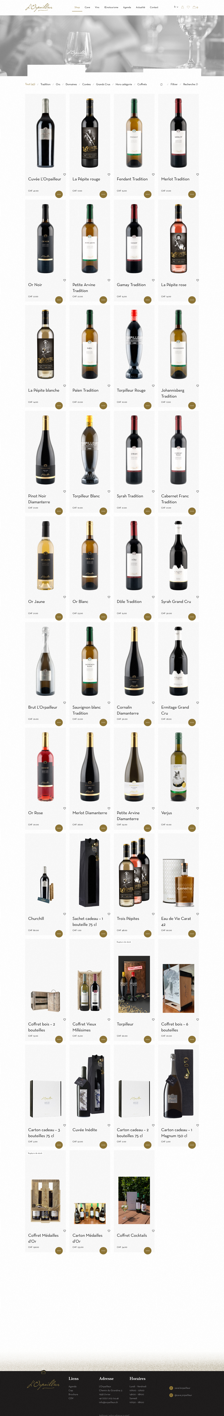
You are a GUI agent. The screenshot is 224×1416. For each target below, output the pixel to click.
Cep (71, 1390)
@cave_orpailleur (183, 1395)
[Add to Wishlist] (64, 174)
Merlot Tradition (175, 179)
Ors (58, 84)
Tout (30, 84)
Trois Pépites (128, 919)
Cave (87, 7)
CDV (71, 1398)
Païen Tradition (85, 391)
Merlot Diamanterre (90, 813)
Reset (160, 85)
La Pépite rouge (86, 179)
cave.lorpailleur (182, 1388)
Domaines (71, 84)
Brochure (73, 1394)
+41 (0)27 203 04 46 (109, 1398)
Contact (154, 7)
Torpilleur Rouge (131, 391)
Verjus (166, 813)
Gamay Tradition (131, 285)
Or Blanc (80, 602)
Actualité (140, 7)
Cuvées (86, 84)
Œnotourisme (111, 7)
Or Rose (35, 813)
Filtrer (174, 84)
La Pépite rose (173, 285)
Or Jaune (36, 602)
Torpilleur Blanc (86, 496)
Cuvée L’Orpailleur (44, 179)
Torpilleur (125, 1024)
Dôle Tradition (129, 602)
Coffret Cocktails (132, 1236)
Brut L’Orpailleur (42, 708)
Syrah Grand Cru (176, 602)
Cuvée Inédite (85, 1130)
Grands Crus (103, 84)
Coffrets (142, 84)
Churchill (36, 919)
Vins (97, 7)
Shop (77, 7)
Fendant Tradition (132, 179)
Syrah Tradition (130, 496)
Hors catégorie (124, 84)
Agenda (127, 7)
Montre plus (59, 194)
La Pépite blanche (43, 391)
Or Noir (35, 285)
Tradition (45, 84)
